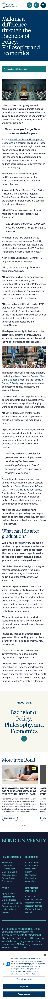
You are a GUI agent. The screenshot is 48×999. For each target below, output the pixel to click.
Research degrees (33, 906)
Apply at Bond (8, 894)
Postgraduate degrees (12, 906)
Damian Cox (27, 197)
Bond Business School (13, 379)
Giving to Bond (8, 869)
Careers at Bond (9, 872)
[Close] (45, 955)
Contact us (7, 866)
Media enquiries (9, 875)
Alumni (28, 912)
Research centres (33, 903)
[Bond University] (10, 5)
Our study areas (9, 900)
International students (12, 903)
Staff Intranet (31, 875)
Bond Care (7, 862)
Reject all (24, 987)
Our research (31, 896)
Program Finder (9, 897)
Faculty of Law (38, 376)
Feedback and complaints (31, 879)
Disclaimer (7, 881)
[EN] (29, 5)
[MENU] (43, 5)
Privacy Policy (8, 878)
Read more (19, 947)
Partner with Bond (33, 909)
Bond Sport (30, 869)
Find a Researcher (33, 900)
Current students (33, 862)
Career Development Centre (29, 486)
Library (28, 872)
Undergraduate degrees (9, 910)
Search (36, 5)
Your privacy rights (24, 979)
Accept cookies (24, 994)
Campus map (31, 866)
